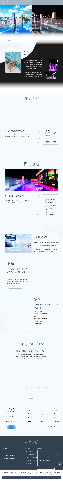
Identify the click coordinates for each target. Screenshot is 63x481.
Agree (31, 477)
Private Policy (48, 474)
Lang (60, 464)
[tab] (53, 189)
